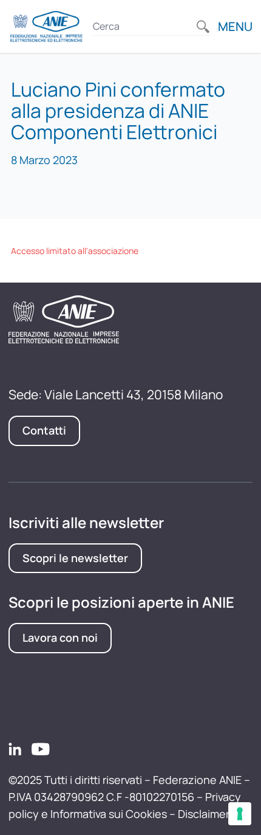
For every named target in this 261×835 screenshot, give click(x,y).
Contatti (44, 430)
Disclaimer (203, 813)
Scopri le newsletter (75, 558)
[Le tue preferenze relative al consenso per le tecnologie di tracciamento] (239, 813)
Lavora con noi (60, 637)
